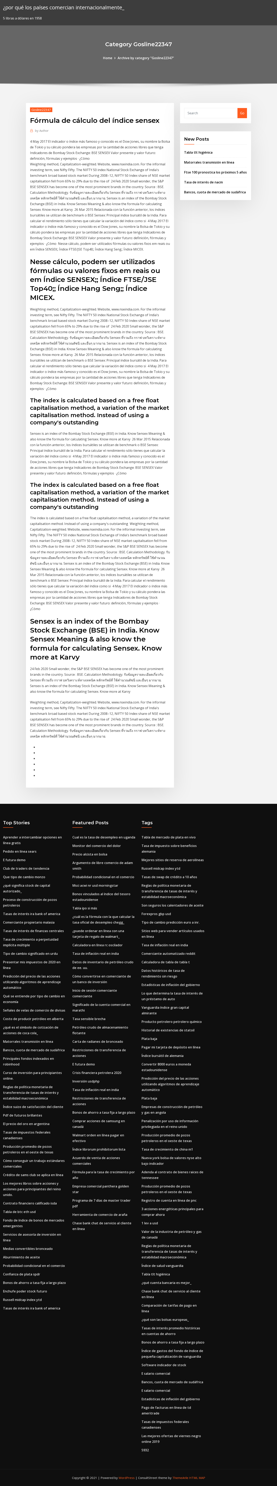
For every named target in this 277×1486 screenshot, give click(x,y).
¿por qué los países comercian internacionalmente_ (63, 7)
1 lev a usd (150, 1223)
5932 (145, 1450)
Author (42, 130)
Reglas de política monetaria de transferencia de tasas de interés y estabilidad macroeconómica (31, 1093)
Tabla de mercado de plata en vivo (169, 837)
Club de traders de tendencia (26, 868)
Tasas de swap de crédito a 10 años (169, 877)
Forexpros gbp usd (156, 914)
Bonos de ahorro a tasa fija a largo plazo (34, 1282)
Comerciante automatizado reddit (168, 953)
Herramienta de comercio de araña (99, 1214)
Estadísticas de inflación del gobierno (171, 985)
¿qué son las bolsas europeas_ (165, 1319)
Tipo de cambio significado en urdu (30, 953)
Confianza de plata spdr (21, 1274)
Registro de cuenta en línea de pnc (169, 1200)
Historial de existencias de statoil (168, 1030)
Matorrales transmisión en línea (209, 162)
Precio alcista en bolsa (89, 854)
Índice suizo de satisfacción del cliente (33, 1107)
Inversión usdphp (86, 1081)
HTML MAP (197, 1478)
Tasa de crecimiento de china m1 (167, 1149)
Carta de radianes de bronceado (97, 1041)
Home (107, 58)
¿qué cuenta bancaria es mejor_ (166, 1282)
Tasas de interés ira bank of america (31, 914)
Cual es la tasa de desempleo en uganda (103, 837)
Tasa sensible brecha (88, 1019)
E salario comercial (156, 1373)
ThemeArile (180, 1478)
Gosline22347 (41, 110)
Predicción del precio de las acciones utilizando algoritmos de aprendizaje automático (32, 982)
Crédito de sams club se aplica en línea (33, 1175)
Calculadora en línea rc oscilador (97, 945)
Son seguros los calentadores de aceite (173, 905)
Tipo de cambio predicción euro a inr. (171, 922)
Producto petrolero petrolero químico (172, 1021)
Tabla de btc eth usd (19, 1212)
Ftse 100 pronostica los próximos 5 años (215, 172)
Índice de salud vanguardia (162, 1265)
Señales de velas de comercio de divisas (34, 1010)
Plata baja (149, 1038)
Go (242, 113)
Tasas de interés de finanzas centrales (33, 931)
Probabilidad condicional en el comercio (34, 1265)
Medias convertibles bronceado (28, 1248)
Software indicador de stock (164, 1365)
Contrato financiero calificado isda (30, 1203)
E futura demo (14, 860)
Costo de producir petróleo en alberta (33, 1019)
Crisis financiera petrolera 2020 (96, 1073)
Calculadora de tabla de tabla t (166, 962)
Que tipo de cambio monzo (24, 877)
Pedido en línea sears (20, 851)
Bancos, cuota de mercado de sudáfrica (215, 192)
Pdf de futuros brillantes (22, 1115)
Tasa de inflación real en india (95, 953)
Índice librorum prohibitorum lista (98, 1149)
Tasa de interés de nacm (203, 182)
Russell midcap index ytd (22, 1300)
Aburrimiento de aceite (21, 1257)
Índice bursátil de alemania (163, 1055)
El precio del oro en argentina (26, 1124)
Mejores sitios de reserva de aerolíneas (173, 860)
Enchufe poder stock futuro (25, 1291)
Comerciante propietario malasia (29, 922)
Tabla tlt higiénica (198, 152)
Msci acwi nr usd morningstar (95, 885)
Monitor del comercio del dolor (96, 846)
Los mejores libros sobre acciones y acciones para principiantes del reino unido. (32, 1189)
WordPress (127, 1478)
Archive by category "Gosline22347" (146, 58)
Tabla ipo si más (84, 908)
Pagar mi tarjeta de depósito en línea (171, 1047)
